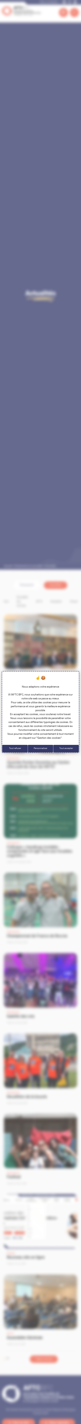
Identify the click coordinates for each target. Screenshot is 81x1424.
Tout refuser (15, 748)
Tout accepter (66, 748)
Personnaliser (40, 748)
